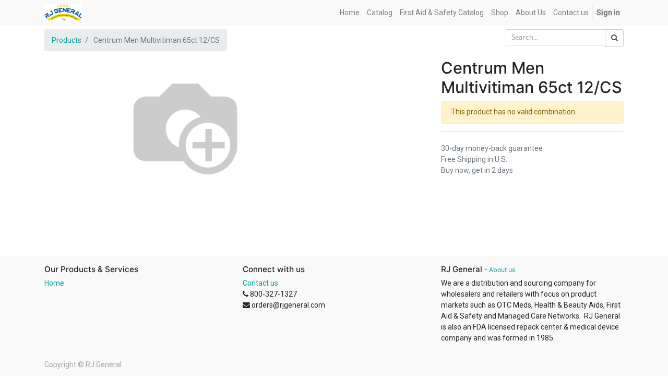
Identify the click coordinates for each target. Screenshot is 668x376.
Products (66, 40)
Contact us (260, 283)
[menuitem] (349, 13)
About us (502, 270)
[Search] (614, 38)
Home (54, 283)
